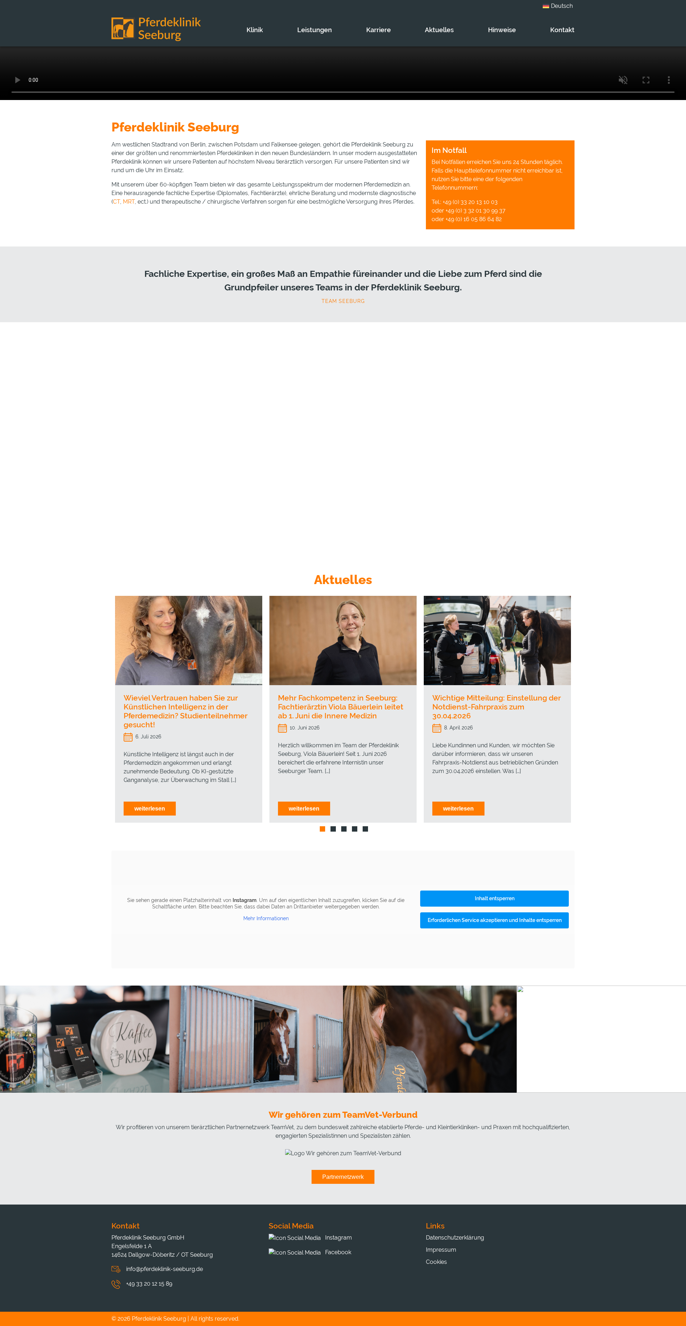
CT (116, 201)
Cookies (436, 1261)
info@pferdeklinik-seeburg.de (164, 1269)
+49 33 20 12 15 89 (149, 1283)
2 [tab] (333, 829)
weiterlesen (149, 809)
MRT (129, 201)
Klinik (255, 30)
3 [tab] (344, 829)
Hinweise (502, 30)
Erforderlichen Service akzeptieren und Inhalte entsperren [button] (495, 920)
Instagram (338, 1237)
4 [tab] (354, 829)
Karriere (378, 30)
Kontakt (562, 30)
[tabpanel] (188, 709)
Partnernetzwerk (343, 1177)
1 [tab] (322, 829)
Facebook (337, 1252)
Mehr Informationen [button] (266, 918)
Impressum (441, 1249)
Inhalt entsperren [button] (494, 898)
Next (579, 713)
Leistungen (314, 30)
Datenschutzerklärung (455, 1237)
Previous (106, 713)
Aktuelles (439, 30)
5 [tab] (365, 829)
